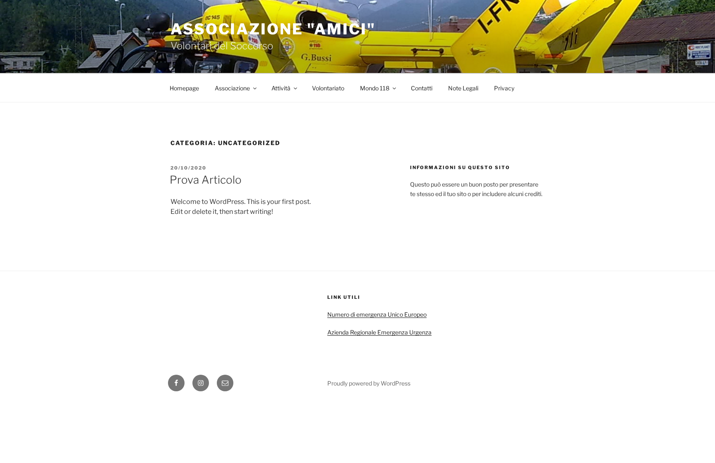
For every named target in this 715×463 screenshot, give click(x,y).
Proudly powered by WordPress (368, 383)
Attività (280, 88)
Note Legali (463, 88)
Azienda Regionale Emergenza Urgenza (379, 332)
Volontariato (328, 88)
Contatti (421, 88)
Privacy (504, 88)
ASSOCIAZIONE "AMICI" (273, 29)
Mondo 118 (374, 88)
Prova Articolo (206, 179)
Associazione (232, 88)
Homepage (184, 88)
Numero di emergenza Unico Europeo (377, 314)
